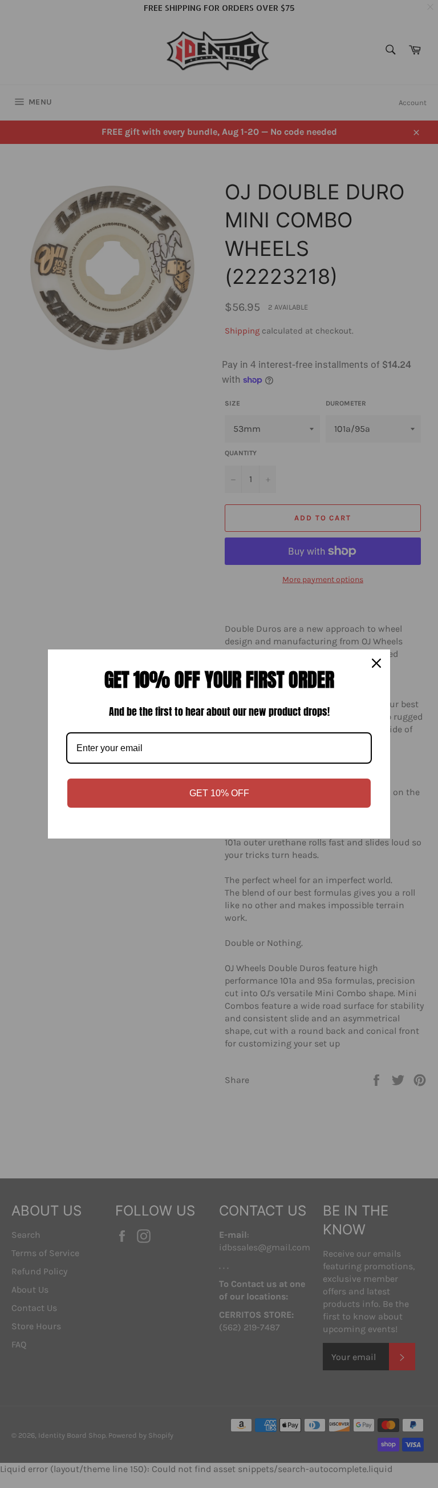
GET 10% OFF (219, 793)
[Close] (376, 663)
